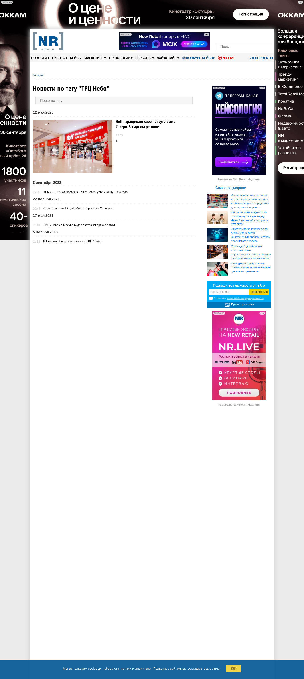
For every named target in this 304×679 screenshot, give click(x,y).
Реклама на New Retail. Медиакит (239, 179)
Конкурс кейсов (200, 58)
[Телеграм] (220, 35)
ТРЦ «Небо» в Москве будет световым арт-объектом (79, 225)
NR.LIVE (229, 58)
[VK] (228, 35)
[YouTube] (251, 35)
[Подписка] (266, 35)
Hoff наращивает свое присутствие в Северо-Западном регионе (146, 124)
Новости (40, 58)
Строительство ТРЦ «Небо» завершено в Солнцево (78, 208)
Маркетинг (95, 58)
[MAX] (236, 35)
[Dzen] (243, 35)
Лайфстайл (168, 58)
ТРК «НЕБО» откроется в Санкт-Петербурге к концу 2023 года (85, 192)
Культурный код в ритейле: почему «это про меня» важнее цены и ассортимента (251, 267)
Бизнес (59, 58)
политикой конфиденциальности (245, 298)
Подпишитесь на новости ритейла (239, 285)
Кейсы (76, 58)
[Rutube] (258, 35)
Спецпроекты (260, 58)
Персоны (144, 58)
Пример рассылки (242, 304)
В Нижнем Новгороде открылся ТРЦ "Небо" (72, 241)
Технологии (121, 58)
